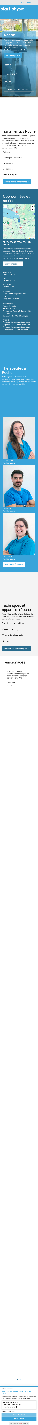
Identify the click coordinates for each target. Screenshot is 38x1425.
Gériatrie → (8, 169)
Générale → (8, 163)
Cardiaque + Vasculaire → (14, 158)
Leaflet (32, 238)
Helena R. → (9, 557)
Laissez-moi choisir (19, 1415)
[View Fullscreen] (5, 206)
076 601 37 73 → (9, 280)
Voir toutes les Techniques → (16, 648)
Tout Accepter (19, 1419)
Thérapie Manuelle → (14, 635)
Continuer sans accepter (7, 1388)
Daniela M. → (9, 461)
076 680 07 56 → (9, 286)
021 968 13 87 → (9, 274)
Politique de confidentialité (8, 1411)
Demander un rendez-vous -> (19, 89)
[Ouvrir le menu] (4, 15)
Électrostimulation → (14, 623)
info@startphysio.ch (11, 299)
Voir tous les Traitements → (17, 182)
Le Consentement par (19, 1423)
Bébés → (7, 152)
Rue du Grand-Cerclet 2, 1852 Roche (17, 243)
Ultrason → (8, 641)
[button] (19, 221)
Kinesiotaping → (11, 629)
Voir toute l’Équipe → (14, 564)
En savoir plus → (13, 55)
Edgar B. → (8, 509)
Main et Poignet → (11, 174)
